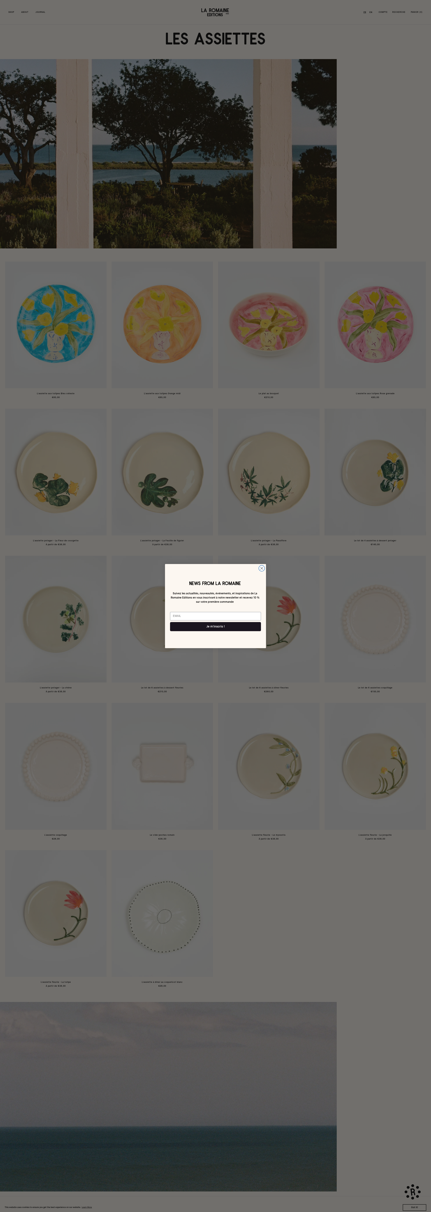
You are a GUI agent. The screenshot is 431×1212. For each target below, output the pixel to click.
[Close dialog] (262, 568)
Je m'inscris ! (215, 626)
